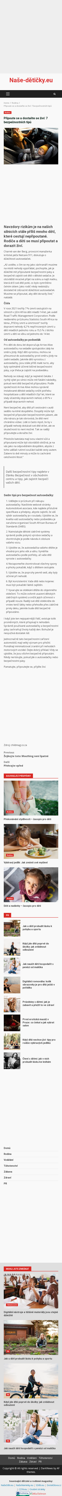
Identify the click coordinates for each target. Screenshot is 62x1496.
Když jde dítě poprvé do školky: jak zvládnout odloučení (12, 947)
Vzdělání (8, 1159)
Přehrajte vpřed (13, 763)
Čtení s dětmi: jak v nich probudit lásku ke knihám (12, 1060)
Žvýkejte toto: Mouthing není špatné (26, 754)
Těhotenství (11, 1165)
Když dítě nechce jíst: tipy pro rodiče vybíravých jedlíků (12, 1041)
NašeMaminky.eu (25, 1485)
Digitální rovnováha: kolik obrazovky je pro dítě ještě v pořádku (12, 985)
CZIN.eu (23, 1489)
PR (5, 1183)
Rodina (8, 112)
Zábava (8, 1171)
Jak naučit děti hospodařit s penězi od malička (12, 966)
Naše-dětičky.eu (31, 80)
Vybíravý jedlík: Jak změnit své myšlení (31, 841)
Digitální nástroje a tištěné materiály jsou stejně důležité (31, 1291)
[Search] (55, 94)
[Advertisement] (31, 35)
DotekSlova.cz (54, 1485)
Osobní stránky (37, 1489)
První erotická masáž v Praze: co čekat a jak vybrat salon (12, 1023)
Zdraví (7, 1177)
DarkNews (47, 1468)
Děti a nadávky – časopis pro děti (31, 884)
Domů (7, 1148)
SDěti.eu (40, 1485)
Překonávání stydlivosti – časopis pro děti (31, 798)
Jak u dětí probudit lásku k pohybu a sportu (12, 928)
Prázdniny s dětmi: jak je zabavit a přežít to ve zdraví (12, 1004)
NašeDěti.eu (7, 1485)
